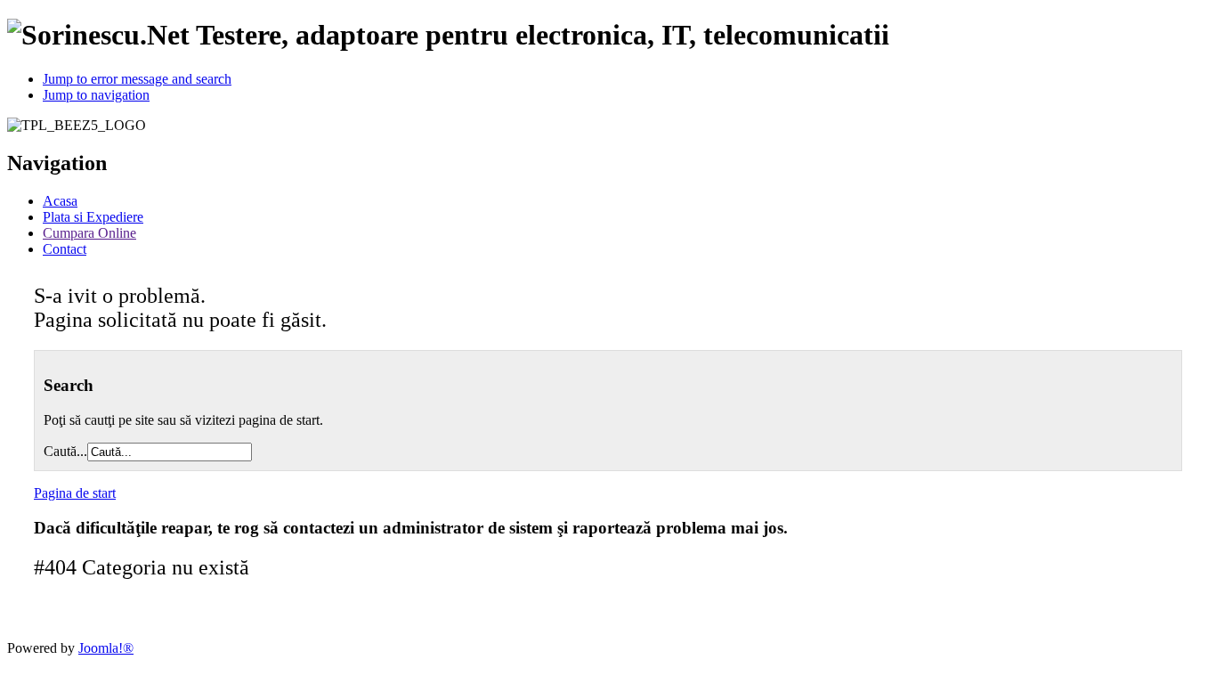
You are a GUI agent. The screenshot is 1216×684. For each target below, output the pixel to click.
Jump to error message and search (137, 78)
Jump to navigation (96, 94)
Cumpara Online (89, 232)
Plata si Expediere (93, 216)
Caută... (65, 451)
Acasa (60, 200)
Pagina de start (75, 493)
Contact (64, 248)
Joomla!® (106, 648)
